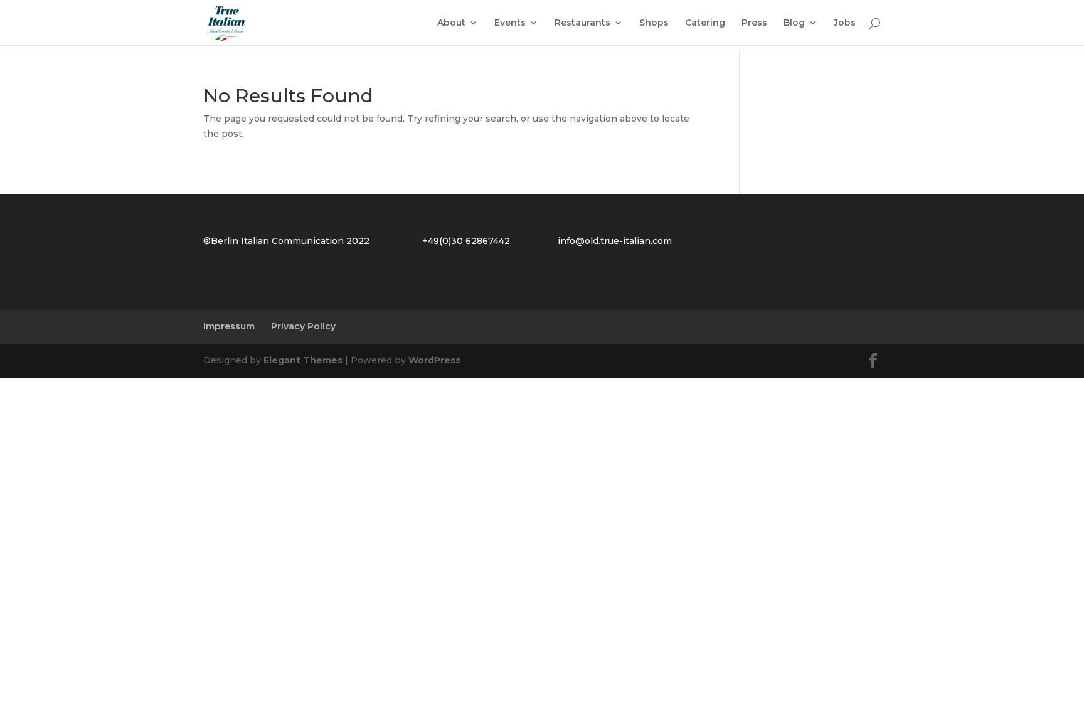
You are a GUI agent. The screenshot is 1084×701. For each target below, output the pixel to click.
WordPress (434, 360)
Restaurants (582, 23)
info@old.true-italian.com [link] (615, 241)
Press (754, 23)
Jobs (845, 23)
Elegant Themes (303, 360)
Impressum (229, 326)
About (451, 23)
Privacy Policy (303, 326)
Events (510, 23)
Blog (794, 23)
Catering (705, 23)
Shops (654, 23)
